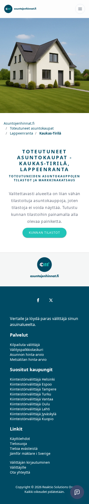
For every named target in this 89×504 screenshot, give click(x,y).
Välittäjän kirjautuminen (30, 462)
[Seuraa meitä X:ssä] (51, 300)
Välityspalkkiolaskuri (26, 349)
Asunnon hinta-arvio (27, 354)
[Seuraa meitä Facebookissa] (38, 300)
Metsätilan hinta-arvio (28, 359)
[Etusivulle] (20, 9)
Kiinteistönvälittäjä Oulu (30, 404)
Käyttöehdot (20, 438)
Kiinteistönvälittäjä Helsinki (32, 379)
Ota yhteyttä (20, 472)
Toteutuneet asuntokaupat (31, 128)
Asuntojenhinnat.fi (19, 123)
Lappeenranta (21, 133)
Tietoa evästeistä (24, 448)
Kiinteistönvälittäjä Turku (30, 394)
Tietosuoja (18, 443)
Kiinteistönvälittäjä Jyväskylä (33, 414)
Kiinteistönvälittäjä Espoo (31, 384)
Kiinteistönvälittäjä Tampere (33, 389)
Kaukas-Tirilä (49, 133)
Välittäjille (18, 467)
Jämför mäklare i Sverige (30, 453)
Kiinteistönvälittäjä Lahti (30, 409)
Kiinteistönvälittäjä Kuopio (31, 418)
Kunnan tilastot (44, 232)
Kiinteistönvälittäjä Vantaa (31, 399)
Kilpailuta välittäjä (25, 344)
